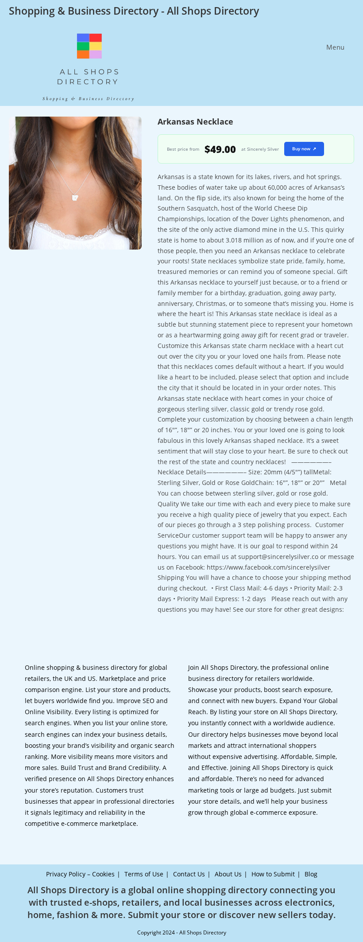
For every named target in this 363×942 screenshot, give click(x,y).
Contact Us (189, 874)
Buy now (304, 149)
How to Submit (273, 874)
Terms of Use (143, 874)
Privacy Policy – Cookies (80, 874)
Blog (311, 874)
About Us (228, 874)
